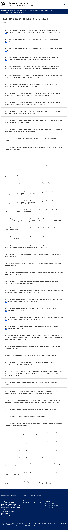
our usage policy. (31, 525)
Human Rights (35, 10)
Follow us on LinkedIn (52, 507)
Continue (63, 523)
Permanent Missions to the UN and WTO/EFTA (12, 10)
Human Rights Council (46, 10)
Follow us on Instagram (52, 505)
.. (26, 10)
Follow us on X (50, 503)
